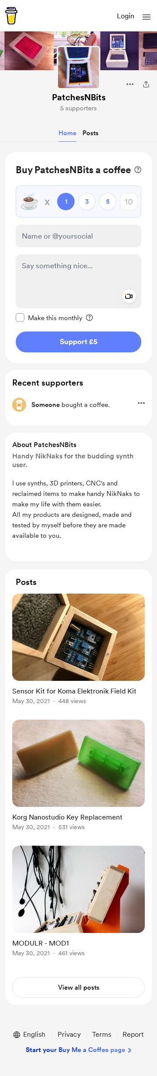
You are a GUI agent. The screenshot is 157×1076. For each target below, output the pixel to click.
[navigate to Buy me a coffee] (11, 15)
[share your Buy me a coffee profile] (146, 84)
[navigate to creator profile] (78, 67)
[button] (146, 17)
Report (133, 1034)
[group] (78, 654)
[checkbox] (49, 317)
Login (125, 16)
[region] (78, 257)
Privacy (69, 1034)
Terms (101, 1034)
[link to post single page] (78, 650)
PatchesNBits (79, 97)
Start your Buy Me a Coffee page (75, 1050)
